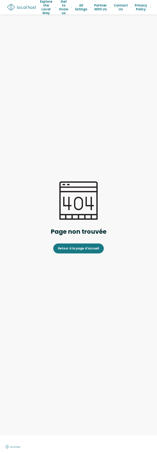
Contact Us (121, 7)
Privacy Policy (141, 7)
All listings (81, 7)
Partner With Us (100, 7)
